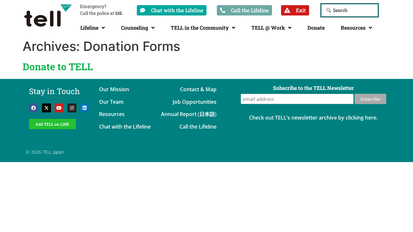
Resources (353, 27)
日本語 (207, 114)
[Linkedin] (84, 107)
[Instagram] (71, 107)
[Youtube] (59, 107)
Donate (316, 27)
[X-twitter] (46, 107)
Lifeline (89, 27)
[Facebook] (33, 107)
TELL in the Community (200, 27)
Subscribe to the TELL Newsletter (313, 88)
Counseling (134, 27)
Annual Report (178, 114)
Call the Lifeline (198, 126)
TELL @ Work (268, 27)
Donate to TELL (58, 66)
